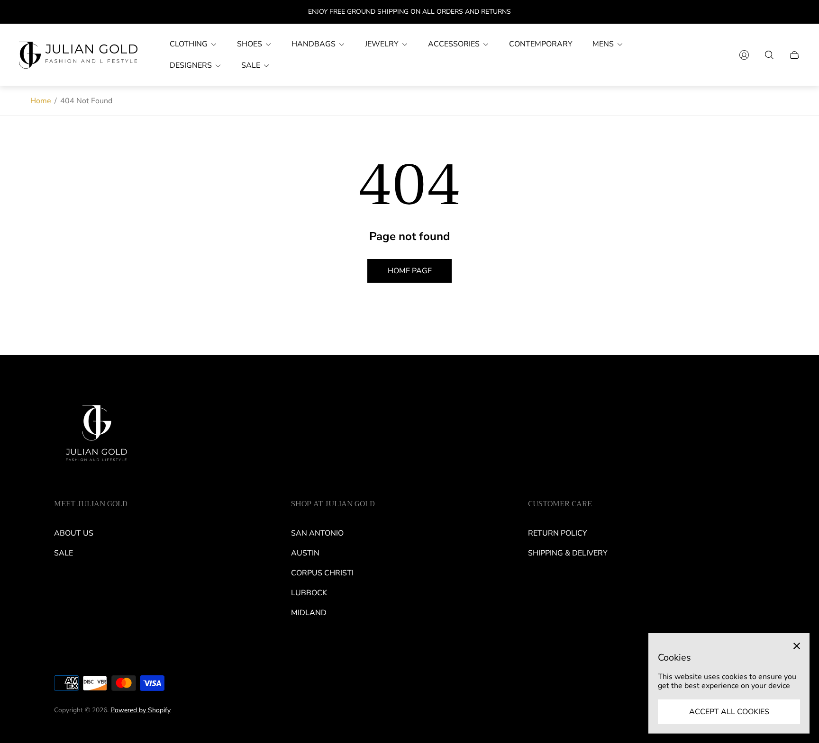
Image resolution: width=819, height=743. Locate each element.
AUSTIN (305, 553)
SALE (63, 553)
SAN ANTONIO (317, 533)
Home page (410, 271)
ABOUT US (73, 533)
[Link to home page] (96, 436)
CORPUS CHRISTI (322, 573)
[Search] (769, 55)
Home (40, 101)
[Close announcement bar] (795, 12)
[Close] (796, 646)
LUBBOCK (309, 593)
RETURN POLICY (557, 533)
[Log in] (744, 55)
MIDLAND (309, 613)
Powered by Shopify (140, 710)
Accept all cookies (729, 712)
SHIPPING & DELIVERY (568, 553)
